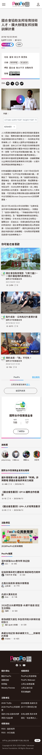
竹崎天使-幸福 (10, 575)
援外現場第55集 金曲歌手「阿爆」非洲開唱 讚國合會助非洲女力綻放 (19, 479)
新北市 (17, 57)
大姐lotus (15, 460)
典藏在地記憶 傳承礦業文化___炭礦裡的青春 (20, 634)
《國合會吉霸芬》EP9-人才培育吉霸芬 (20, 506)
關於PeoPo (6, 676)
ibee (6, 597)
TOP (37, 740)
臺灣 (11, 57)
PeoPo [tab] (17, 377)
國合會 (12, 68)
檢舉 (19, 45)
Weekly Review (8, 687)
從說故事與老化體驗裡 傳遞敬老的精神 (20, 572)
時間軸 (4, 684)
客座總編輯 (26, 691)
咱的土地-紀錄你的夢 (10, 713)
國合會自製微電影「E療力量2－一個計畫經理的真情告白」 (22, 274)
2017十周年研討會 (29, 706)
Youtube (24, 665)
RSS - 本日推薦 (8, 732)
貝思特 (36, 460)
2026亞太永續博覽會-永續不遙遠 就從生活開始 (20, 607)
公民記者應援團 (27, 684)
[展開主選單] (3, 4)
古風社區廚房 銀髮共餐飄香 (15, 583)
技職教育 (29, 68)
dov (6, 564)
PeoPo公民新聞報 (29, 676)
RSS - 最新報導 (8, 728)
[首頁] (21, 4)
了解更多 (21, 431)
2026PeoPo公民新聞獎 (12, 546)
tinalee (7, 639)
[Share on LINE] (17, 83)
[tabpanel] (20, 384)
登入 (28, 384)
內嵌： (6, 114)
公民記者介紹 (27, 687)
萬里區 (24, 57)
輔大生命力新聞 (11, 625)
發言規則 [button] (36, 377)
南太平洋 (20, 68)
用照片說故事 (7, 717)
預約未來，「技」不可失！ (19, 357)
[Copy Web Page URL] (21, 83)
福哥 (7, 611)
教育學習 (14, 63)
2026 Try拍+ (6, 703)
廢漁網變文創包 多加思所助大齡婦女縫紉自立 (20, 621)
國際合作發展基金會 (14, 279)
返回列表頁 (20, 391)
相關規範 (5, 680)
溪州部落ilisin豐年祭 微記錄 (15, 560)
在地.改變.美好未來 (29, 713)
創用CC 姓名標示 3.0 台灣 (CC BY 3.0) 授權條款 (15, 73)
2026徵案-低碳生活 (29, 703)
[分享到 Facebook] (7, 83)
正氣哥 (7, 586)
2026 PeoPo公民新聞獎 (10, 708)
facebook (17, 665)
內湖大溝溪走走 (9, 594)
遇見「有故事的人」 (29, 717)
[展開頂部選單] (38, 4)
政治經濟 (24, 63)
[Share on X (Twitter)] (12, 83)
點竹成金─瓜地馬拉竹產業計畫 (21, 316)
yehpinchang (5, 460)
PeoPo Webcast (28, 680)
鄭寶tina (26, 460)
